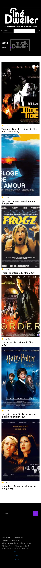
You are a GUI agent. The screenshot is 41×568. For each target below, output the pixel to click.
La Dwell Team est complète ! (10, 540)
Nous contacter (6, 537)
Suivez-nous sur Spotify (22, 546)
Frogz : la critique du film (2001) (18, 272)
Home (3, 47)
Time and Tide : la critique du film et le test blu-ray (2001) (19, 130)
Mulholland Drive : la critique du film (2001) (18, 487)
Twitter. (16, 552)
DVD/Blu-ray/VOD (6, 546)
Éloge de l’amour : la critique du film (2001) (18, 202)
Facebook (17, 555)
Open (5, 4)
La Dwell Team (18, 537)
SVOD (29, 543)
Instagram (17, 559)
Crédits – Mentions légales (9, 543)
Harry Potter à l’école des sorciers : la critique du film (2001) (20, 415)
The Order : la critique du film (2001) (17, 343)
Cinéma (22, 543)
